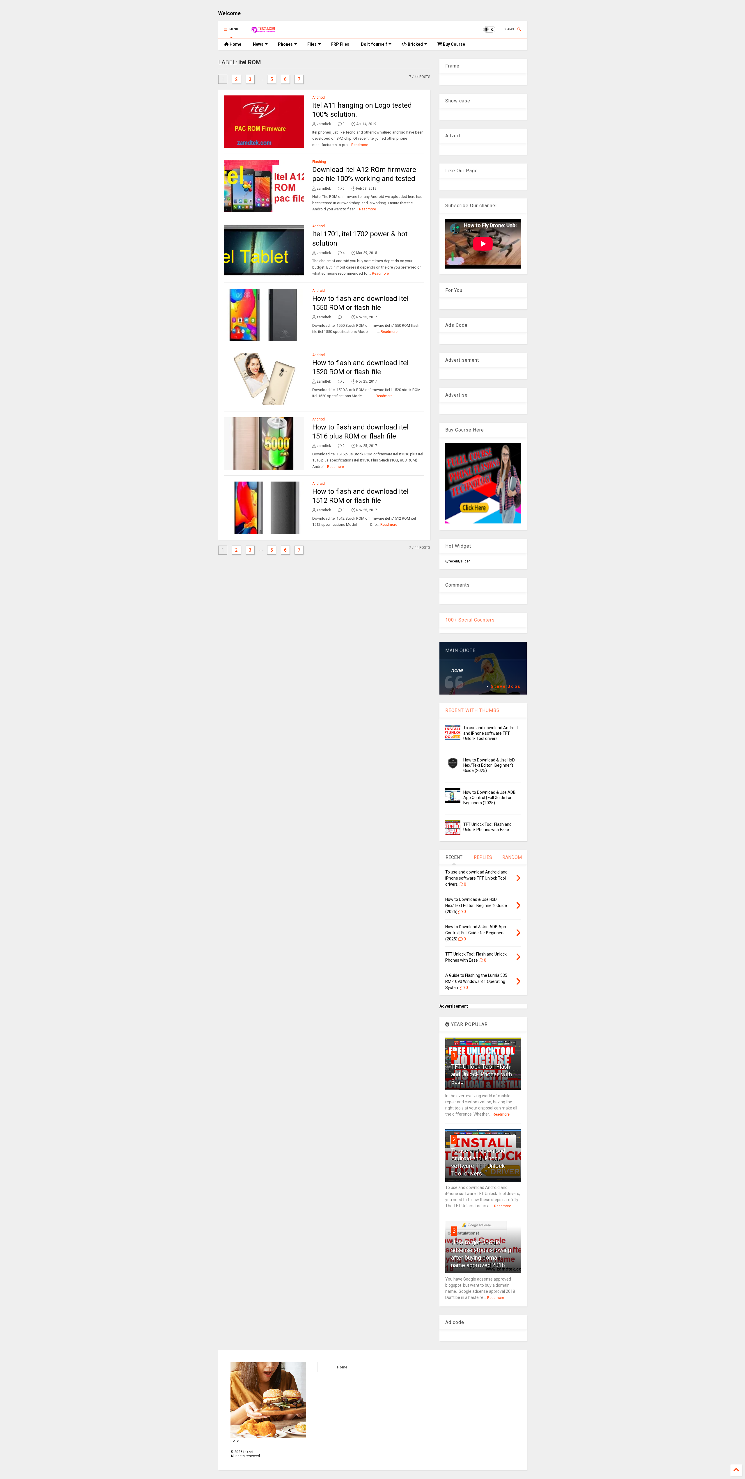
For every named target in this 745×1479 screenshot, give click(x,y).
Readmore (359, 145)
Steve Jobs (506, 686)
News (258, 44)
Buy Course (453, 44)
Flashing (319, 162)
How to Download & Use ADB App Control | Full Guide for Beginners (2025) (489, 797)
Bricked (415, 44)
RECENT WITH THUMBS (472, 710)
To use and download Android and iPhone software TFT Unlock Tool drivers (490, 733)
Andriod (318, 97)
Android (318, 291)
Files (312, 44)
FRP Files (340, 44)
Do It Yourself (374, 44)
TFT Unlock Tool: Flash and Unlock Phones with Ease (481, 1074)
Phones (285, 44)
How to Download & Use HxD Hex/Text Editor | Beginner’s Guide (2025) (489, 765)
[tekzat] (263, 31)
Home (235, 44)
